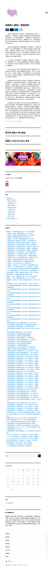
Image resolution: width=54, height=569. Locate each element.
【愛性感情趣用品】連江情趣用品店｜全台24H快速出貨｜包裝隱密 (22, 363)
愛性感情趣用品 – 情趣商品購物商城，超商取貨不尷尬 (19, 274)
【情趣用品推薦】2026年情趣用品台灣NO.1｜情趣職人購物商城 (22, 255)
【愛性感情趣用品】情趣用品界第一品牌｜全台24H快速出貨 (21, 371)
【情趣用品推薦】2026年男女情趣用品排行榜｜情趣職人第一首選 (22, 257)
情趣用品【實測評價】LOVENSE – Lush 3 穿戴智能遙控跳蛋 (21, 419)
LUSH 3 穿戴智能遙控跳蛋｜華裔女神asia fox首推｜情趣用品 (21, 421)
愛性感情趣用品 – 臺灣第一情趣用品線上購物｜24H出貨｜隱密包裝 (23, 272)
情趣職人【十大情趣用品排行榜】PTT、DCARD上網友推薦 (21, 231)
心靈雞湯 (10, 211)
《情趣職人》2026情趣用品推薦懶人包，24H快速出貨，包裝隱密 (22, 267)
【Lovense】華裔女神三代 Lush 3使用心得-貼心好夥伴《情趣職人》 (23, 438)
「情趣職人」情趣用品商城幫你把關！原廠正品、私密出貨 (20, 259)
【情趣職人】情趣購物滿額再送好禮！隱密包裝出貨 (19, 237)
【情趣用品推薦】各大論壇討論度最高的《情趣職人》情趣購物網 (22, 248)
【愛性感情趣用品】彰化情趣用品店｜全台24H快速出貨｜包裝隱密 (22, 356)
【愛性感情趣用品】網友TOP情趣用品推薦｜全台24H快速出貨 (21, 322)
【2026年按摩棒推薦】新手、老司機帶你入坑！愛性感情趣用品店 (22, 270)
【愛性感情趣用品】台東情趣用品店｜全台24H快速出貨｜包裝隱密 (22, 406)
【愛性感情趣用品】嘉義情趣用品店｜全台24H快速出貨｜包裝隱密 (22, 358)
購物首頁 (7, 537)
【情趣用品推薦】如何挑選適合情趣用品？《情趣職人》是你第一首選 (23, 246)
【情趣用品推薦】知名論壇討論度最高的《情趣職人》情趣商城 (21, 242)
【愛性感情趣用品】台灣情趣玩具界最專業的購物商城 (19, 341)
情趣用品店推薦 (10, 218)
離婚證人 (7, 525)
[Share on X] (12, 29)
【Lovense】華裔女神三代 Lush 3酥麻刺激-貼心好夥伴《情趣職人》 (23, 436)
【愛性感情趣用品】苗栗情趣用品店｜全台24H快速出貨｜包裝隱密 (22, 378)
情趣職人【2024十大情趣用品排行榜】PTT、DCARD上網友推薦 (22, 276)
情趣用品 (7, 533)
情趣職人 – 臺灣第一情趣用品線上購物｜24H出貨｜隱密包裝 (21, 278)
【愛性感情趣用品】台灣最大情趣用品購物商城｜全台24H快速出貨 (22, 393)
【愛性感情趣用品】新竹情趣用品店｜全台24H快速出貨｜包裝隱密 (22, 360)
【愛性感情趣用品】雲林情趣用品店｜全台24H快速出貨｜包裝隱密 (22, 365)
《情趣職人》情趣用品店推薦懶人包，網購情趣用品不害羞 (20, 261)
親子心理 (10, 216)
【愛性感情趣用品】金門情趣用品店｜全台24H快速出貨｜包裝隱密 (22, 384)
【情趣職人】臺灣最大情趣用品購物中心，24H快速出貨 (20, 233)
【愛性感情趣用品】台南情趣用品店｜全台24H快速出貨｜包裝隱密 (22, 404)
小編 (6, 121)
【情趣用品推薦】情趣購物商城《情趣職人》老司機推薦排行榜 (21, 240)
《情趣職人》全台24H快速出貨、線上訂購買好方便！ (19, 263)
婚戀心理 (10, 205)
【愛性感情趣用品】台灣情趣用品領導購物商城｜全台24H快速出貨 (22, 397)
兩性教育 (15, 121)
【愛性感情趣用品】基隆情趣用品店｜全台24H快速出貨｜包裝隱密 (22, 373)
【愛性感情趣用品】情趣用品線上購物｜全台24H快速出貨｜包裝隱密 (23, 367)
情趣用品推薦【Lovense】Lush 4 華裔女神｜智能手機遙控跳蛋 (22, 417)
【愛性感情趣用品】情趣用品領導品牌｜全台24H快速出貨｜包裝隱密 (23, 369)
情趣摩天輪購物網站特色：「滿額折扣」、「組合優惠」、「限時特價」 (22, 440)
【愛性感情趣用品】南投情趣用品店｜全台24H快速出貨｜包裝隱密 (22, 382)
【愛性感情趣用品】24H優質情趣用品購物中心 (18, 345)
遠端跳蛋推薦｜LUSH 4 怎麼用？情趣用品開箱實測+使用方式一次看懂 (23, 412)
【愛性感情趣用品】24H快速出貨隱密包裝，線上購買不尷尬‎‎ (21, 347)
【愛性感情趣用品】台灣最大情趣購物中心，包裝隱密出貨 (20, 337)
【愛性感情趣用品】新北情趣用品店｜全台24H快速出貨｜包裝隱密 (22, 362)
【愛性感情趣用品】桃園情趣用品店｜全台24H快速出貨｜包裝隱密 (22, 376)
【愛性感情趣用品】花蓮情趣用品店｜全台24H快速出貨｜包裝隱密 (22, 386)
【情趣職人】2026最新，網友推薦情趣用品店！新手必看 (20, 239)
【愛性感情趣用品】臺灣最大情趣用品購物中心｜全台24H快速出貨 (22, 352)
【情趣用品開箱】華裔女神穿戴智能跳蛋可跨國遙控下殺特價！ (21, 423)
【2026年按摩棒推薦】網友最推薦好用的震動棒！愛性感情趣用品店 (23, 268)
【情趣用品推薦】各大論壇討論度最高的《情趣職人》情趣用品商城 (22, 250)
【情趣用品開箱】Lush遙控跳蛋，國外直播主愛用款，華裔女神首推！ (23, 425)
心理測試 (10, 209)
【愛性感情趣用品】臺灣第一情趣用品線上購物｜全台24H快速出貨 (22, 354)
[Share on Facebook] (7, 29)
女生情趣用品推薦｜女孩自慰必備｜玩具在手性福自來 (19, 444)
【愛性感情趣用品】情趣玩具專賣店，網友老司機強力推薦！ (21, 326)
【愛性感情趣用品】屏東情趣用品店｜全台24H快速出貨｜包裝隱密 (22, 380)
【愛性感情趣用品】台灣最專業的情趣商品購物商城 (19, 334)
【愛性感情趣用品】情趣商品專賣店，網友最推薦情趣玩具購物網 (22, 324)
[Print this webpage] (21, 29)
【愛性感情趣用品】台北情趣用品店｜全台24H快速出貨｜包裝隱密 (22, 408)
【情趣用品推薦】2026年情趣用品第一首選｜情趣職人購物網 (21, 252)
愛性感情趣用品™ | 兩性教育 (10, 565)
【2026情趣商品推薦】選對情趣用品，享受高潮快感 (19, 445)
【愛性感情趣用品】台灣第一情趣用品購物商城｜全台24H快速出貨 (22, 395)
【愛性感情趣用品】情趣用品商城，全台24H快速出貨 (19, 332)
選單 (47, 12)
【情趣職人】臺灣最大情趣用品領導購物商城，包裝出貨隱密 (21, 349)
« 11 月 (12, 489)
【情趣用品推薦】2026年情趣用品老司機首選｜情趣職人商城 (21, 253)
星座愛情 (10, 213)
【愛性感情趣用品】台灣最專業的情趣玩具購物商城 (19, 335)
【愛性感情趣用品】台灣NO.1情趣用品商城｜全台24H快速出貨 (21, 403)
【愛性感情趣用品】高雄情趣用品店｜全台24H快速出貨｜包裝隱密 (22, 375)
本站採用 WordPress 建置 (23, 565)
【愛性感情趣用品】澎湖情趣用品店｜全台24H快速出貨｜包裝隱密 (22, 350)
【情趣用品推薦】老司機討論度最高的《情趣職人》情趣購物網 (21, 244)
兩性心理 (10, 201)
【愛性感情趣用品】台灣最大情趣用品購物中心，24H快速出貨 (21, 339)
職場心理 (10, 215)
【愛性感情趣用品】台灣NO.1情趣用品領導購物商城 (19, 343)
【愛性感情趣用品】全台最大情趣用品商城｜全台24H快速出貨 (21, 390)
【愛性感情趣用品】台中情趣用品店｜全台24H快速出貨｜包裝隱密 (22, 410)
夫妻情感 (20, 121)
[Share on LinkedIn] (16, 29)
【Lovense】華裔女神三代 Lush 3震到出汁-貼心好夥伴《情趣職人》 (23, 434)
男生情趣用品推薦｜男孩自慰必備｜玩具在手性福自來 (19, 442)
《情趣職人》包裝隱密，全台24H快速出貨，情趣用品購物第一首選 (22, 265)
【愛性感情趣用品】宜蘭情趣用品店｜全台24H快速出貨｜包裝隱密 (22, 388)
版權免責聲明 (10, 503)
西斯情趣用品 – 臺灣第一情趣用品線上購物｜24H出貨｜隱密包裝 (22, 283)
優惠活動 (9, 198)
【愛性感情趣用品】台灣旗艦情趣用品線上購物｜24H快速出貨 (21, 391)
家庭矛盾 (10, 207)
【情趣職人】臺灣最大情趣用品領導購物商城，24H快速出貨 (21, 235)
